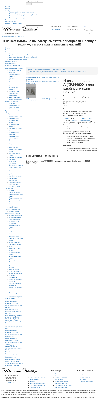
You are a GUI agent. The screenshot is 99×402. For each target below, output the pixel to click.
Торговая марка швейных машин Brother (73, 71)
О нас (7, 10)
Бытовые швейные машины (14, 68)
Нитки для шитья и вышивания (15, 284)
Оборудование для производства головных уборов (15, 184)
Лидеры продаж (10, 299)
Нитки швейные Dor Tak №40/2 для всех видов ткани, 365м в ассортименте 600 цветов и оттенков (14, 362)
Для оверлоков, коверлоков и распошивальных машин (14, 224)
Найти (29, 4)
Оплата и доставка (11, 20)
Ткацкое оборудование (12, 209)
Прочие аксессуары (15, 297)
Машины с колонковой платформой (13, 161)
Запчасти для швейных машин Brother (42, 73)
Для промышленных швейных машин (15, 218)
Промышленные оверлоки (14, 133)
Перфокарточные (14, 105)
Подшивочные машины (13, 145)
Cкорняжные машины (16, 165)
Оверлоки (12, 72)
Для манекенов (14, 269)
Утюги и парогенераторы (14, 191)
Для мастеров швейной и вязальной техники (23, 16)
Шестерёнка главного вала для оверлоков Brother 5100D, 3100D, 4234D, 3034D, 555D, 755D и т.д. (13, 318)
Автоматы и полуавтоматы (13, 172)
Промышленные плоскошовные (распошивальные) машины (15, 139)
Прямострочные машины (14, 125)
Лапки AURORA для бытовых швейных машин (13, 347)
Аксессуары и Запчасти (12, 213)
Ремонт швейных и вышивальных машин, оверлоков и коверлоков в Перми (13, 304)
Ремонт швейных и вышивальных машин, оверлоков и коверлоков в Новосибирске (13, 333)
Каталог (7, 8)
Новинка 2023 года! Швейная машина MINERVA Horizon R (14, 311)
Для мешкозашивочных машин (15, 248)
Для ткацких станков (15, 260)
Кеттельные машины (15, 109)
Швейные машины (15, 70)
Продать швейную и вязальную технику (21, 12)
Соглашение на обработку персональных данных (63, 386)
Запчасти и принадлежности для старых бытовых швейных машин (14, 356)
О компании (58, 374)
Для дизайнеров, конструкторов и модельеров (23, 14)
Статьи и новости (10, 22)
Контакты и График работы (13, 23)
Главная (8, 6)
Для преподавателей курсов (18, 18)
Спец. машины (14, 175)
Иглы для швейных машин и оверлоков (15, 272)
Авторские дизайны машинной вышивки (15, 98)
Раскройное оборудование (13, 179)
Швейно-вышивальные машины (13, 87)
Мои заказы (83, 380)
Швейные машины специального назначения (15, 93)
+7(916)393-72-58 (18, 36)
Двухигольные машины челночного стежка (15, 149)
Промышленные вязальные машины (15, 116)
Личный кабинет (85, 378)
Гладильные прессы (15, 198)
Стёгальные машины (15, 177)
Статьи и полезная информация (61, 379)
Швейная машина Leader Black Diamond (13, 351)
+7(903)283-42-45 (7, 36)
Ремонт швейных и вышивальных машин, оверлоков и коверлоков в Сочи (13, 326)
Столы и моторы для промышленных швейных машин (15, 289)
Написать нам (55, 29)
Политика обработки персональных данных (62, 382)
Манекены (12, 80)
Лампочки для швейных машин (14, 294)
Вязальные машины (11, 101)
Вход (81, 374)
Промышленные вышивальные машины (14, 120)
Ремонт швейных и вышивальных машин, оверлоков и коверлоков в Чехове (13, 341)
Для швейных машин (15, 215)
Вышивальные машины (13, 83)
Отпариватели (13, 208)
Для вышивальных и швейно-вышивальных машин (16, 238)
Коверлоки (12, 78)
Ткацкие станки (14, 211)
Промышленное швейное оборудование (13, 112)
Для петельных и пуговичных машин (15, 243)
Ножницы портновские (13, 276)
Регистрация (83, 376)
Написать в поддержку (87, 381)
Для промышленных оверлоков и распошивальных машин (15, 232)
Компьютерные (14, 107)
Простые (12, 103)
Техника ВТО (9, 188)
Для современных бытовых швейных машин (44, 71)
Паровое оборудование (13, 205)
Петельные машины (15, 157)
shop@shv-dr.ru (10, 383)
